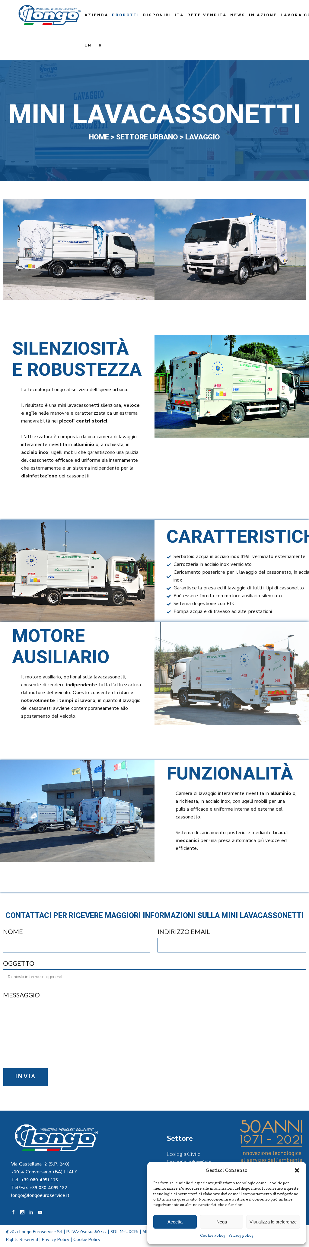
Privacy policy (240, 1235)
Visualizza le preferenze (273, 1221)
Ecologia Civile (183, 1154)
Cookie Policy (212, 1235)
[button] (297, 1170)
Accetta (175, 1221)
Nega (221, 1221)
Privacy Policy (55, 1240)
